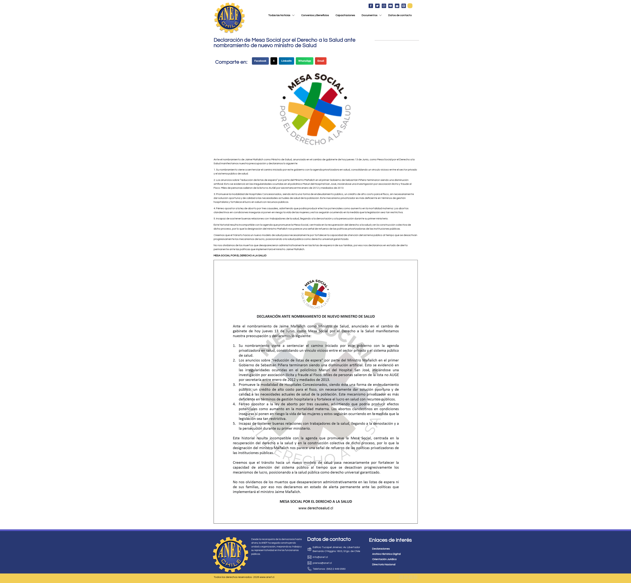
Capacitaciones (345, 15)
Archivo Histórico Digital (386, 554)
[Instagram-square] (411, 577)
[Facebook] (401, 577)
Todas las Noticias (279, 15)
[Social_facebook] (371, 6)
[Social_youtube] (390, 6)
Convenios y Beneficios (315, 15)
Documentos (369, 15)
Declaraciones (381, 548)
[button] (410, 5)
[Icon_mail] (397, 6)
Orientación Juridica (384, 559)
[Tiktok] (415, 577)
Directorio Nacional (383, 564)
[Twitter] (406, 577)
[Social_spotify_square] (403, 6)
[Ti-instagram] (384, 6)
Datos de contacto (400, 15)
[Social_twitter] (377, 6)
